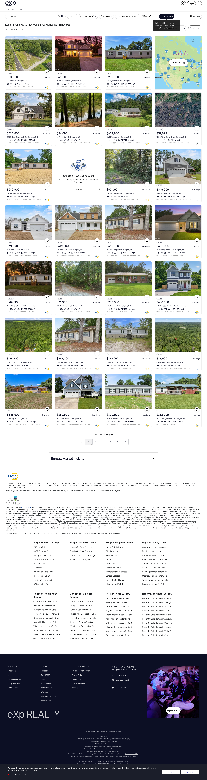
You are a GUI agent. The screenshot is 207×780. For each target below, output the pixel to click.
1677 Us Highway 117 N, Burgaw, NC (171, 418)
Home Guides (13, 688)
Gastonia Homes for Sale (153, 584)
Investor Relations (14, 679)
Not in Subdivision (114, 547)
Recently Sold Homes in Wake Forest (157, 631)
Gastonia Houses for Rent (118, 635)
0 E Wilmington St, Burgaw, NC (70, 306)
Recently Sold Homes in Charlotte (157, 598)
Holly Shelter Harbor (115, 580)
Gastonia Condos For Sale (82, 638)
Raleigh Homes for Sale (153, 551)
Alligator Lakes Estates (116, 571)
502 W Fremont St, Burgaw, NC (120, 418)
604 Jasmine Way (41, 584)
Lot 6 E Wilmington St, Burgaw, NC (121, 193)
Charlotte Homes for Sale (154, 547)
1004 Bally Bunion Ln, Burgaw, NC (170, 249)
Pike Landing (112, 551)
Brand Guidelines (78, 683)
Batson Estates (113, 576)
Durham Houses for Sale (44, 609)
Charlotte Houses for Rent (118, 598)
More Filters (168, 16)
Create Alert (78, 189)
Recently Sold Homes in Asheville (157, 618)
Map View (196, 16)
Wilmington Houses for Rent (119, 623)
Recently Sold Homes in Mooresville (157, 627)
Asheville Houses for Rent (118, 618)
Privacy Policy (77, 675)
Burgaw (109, 434)
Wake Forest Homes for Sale (155, 580)
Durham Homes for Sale (153, 555)
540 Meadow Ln (40, 567)
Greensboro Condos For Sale (83, 618)
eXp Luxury (45, 692)
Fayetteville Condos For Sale (83, 614)
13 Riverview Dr (40, 563)
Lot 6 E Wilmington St (43, 580)
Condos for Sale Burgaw (81, 551)
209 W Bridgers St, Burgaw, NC (120, 249)
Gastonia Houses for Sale (45, 638)
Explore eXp (12, 666)
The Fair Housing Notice (131, 754)
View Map (180, 62)
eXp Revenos (46, 683)
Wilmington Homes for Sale (154, 571)
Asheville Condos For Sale (82, 622)
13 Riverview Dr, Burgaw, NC (68, 137)
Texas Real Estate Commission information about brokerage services (103, 749)
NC (101, 434)
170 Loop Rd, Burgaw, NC (17, 418)
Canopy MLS (26, 507)
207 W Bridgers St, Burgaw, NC (70, 362)
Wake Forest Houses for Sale (46, 634)
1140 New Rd (39, 547)
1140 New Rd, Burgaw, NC (17, 80)
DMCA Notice (103, 736)
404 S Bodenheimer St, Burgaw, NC (171, 306)
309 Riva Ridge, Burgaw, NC (18, 249)
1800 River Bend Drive (43, 571)
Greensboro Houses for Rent (119, 614)
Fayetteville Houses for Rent (119, 610)
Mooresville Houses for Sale (46, 630)
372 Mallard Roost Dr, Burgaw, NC (21, 306)
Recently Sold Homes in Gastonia (157, 635)
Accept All (170, 772)
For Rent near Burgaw (80, 559)
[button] (103, 458)
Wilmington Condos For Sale (83, 626)
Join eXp (11, 675)
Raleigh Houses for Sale (44, 605)
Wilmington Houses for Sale (46, 626)
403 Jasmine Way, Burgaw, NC (69, 418)
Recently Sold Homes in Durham (157, 606)
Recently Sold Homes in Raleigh (156, 602)
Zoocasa (44, 671)
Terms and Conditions (80, 666)
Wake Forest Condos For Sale (83, 634)
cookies (15, 768)
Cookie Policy (77, 679)
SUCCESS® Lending (48, 679)
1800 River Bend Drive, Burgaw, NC (171, 137)
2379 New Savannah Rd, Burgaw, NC (22, 137)
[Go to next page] (125, 442)
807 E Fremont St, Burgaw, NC (69, 80)
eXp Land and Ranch (49, 696)
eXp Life (44, 666)
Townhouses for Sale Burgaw (83, 555)
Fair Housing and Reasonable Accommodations (103, 741)
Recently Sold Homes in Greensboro (157, 614)
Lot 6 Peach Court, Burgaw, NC (70, 249)
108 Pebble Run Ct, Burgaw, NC (20, 193)
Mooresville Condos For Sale (83, 630)
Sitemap (75, 688)
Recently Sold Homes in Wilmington (157, 623)
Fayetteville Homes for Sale (154, 559)
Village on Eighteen (115, 567)
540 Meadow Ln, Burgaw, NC (119, 137)
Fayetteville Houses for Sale (46, 614)
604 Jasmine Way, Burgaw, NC (169, 193)
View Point (111, 563)
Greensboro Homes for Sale (155, 563)
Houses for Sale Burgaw (81, 547)
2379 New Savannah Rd (44, 559)
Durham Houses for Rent (117, 606)
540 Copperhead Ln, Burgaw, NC (170, 362)
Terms (22, 770)
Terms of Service (122, 739)
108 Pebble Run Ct (41, 576)
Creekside (110, 559)
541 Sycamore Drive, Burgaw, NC (120, 80)
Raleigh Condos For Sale (81, 605)
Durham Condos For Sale (81, 609)
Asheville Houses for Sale (45, 622)
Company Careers (15, 683)
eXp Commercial (47, 688)
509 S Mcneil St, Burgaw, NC (119, 306)
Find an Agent (13, 671)
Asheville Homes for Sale (153, 567)
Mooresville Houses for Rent (119, 627)
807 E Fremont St (41, 551)
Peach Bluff (111, 555)
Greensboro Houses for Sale (46, 618)
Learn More (132, 756)
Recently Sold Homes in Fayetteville (157, 610)
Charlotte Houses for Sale (45, 601)
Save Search (195, 28)
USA (95, 434)
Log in (191, 4)
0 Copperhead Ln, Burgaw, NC (19, 362)
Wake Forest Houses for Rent (119, 631)
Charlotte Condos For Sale (82, 601)
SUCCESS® (45, 675)
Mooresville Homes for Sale (154, 576)
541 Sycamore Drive (42, 555)
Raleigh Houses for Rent (117, 602)
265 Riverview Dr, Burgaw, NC (119, 362)
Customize (190, 772)
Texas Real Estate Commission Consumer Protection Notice (103, 751)
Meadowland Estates (115, 584)
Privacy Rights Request (81, 671)
